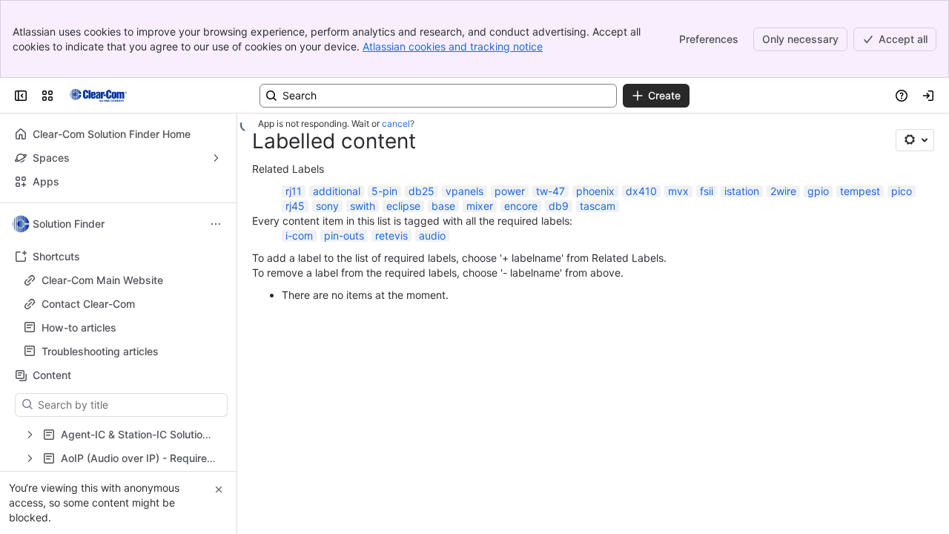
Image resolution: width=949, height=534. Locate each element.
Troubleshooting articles (100, 351)
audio (432, 235)
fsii (706, 191)
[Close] (219, 489)
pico (901, 191)
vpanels (464, 191)
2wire (783, 191)
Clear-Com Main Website (102, 280)
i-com (299, 235)
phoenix (595, 191)
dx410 (641, 191)
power (510, 191)
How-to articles (123, 328)
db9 (559, 206)
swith (362, 206)
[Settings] (915, 140)
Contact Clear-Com (88, 303)
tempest (860, 191)
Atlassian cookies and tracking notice (453, 46)
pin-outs (344, 235)
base (443, 206)
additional (336, 191)
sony (327, 206)
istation (741, 191)
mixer (479, 206)
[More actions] (216, 224)
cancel (396, 123)
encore (521, 206)
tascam (597, 206)
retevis (391, 235)
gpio (818, 191)
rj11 (293, 191)
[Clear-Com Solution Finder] (98, 96)
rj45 (295, 206)
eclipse (403, 206)
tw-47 (550, 191)
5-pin (384, 191)
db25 (421, 191)
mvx (678, 191)
